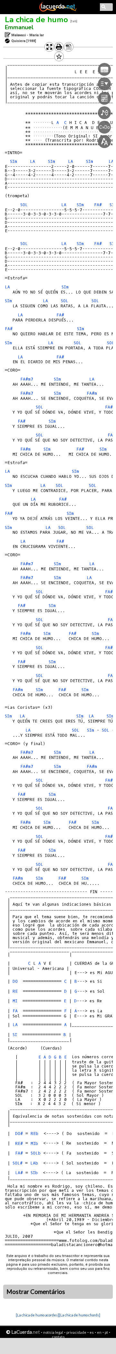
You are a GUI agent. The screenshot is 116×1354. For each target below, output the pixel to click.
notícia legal (53, 1332)
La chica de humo (36, 19)
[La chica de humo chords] (79, 1315)
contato (58, 1337)
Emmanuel (19, 27)
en (99, 1332)
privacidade (76, 1332)
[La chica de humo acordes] (37, 1315)
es (92, 1332)
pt (106, 1332)
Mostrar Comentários (35, 1291)
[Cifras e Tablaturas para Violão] (58, 10)
